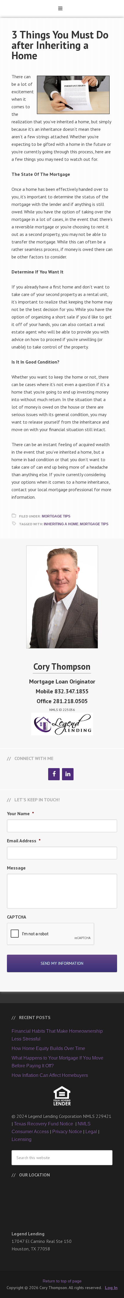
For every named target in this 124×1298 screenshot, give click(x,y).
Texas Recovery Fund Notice (44, 1123)
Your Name (20, 813)
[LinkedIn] (68, 774)
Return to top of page (62, 1281)
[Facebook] (54, 774)
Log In (111, 1287)
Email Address (24, 840)
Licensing (21, 1139)
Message (16, 868)
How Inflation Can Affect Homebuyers (50, 1075)
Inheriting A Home (61, 524)
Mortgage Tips (56, 516)
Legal (91, 1131)
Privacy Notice (67, 1131)
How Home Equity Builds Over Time (48, 1048)
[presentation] (51, 934)
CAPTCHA (16, 917)
